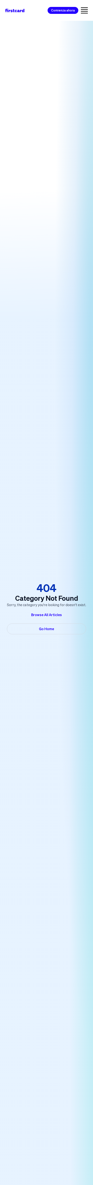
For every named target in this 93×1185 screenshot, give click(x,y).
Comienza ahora (63, 10)
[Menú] (84, 10)
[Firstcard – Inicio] (14, 10)
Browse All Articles (46, 615)
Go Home (46, 629)
